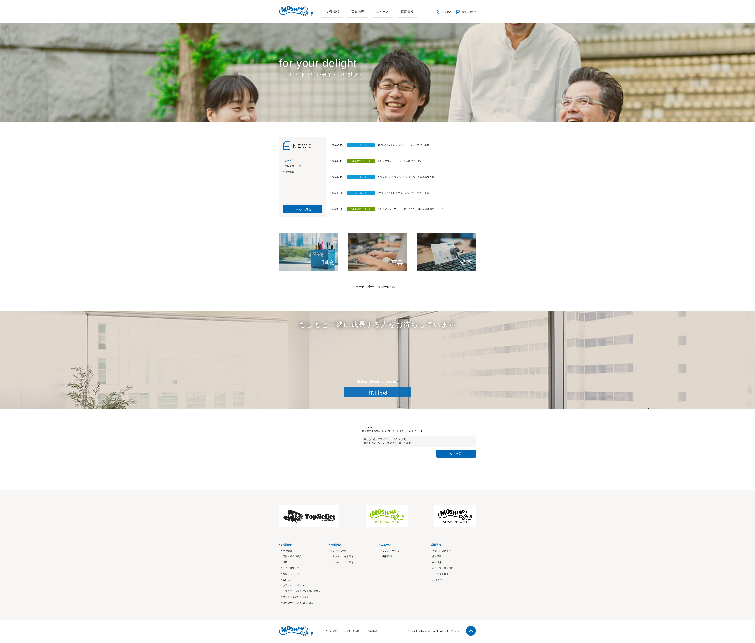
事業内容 (357, 11)
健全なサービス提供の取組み (298, 603)
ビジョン (287, 579)
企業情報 (333, 11)
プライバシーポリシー (294, 585)
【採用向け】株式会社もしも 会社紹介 (376, 381)
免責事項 (372, 631)
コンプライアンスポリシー (297, 597)
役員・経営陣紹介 (292, 556)
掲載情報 (387, 556)
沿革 (285, 562)
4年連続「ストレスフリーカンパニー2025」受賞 (403, 193)
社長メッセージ (291, 574)
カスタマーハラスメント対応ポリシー (303, 591)
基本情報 (287, 550)
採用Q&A (437, 579)
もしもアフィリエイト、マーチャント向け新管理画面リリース (411, 209)
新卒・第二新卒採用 (442, 568)
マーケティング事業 (343, 562)
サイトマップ (329, 631)
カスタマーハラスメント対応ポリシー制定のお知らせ (406, 177)
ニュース (382, 11)
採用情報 (407, 11)
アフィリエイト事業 (343, 556)
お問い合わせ (469, 11)
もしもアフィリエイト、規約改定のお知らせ (401, 161)
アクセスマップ (291, 568)
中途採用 (437, 562)
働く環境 (437, 556)
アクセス (446, 11)
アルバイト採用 (440, 574)
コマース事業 (339, 550)
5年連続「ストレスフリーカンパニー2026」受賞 (403, 145)
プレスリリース (390, 550)
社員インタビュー (441, 550)
